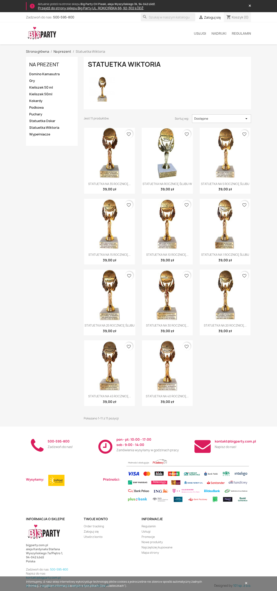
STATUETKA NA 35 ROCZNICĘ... (109, 184)
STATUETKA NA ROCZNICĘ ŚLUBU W (167, 184)
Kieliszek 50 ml (41, 87)
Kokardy (35, 101)
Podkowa (36, 107)
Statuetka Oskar (42, 121)
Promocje (148, 537)
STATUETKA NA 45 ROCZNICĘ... (109, 396)
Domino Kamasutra (44, 74)
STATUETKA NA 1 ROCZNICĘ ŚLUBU (225, 255)
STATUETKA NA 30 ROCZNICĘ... (167, 325)
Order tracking (94, 526)
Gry (32, 80)
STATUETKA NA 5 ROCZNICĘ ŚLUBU (225, 184)
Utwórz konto (93, 537)
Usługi (200, 33)
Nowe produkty (152, 542)
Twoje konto (96, 519)
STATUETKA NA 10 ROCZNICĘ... (167, 255)
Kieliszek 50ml (40, 94)
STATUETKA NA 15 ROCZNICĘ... (109, 255)
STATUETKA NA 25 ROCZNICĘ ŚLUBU (109, 325)
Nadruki (219, 33)
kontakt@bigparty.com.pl (235, 441)
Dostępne (221, 118)
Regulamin (241, 33)
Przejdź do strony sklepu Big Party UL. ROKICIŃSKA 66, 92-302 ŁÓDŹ (90, 8)
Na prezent (44, 64)
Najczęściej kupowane (157, 547)
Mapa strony (150, 552)
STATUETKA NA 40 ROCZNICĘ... (167, 396)
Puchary (35, 114)
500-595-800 (63, 17)
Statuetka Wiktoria (44, 127)
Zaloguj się (91, 531)
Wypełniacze (39, 134)
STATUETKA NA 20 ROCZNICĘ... (225, 325)
